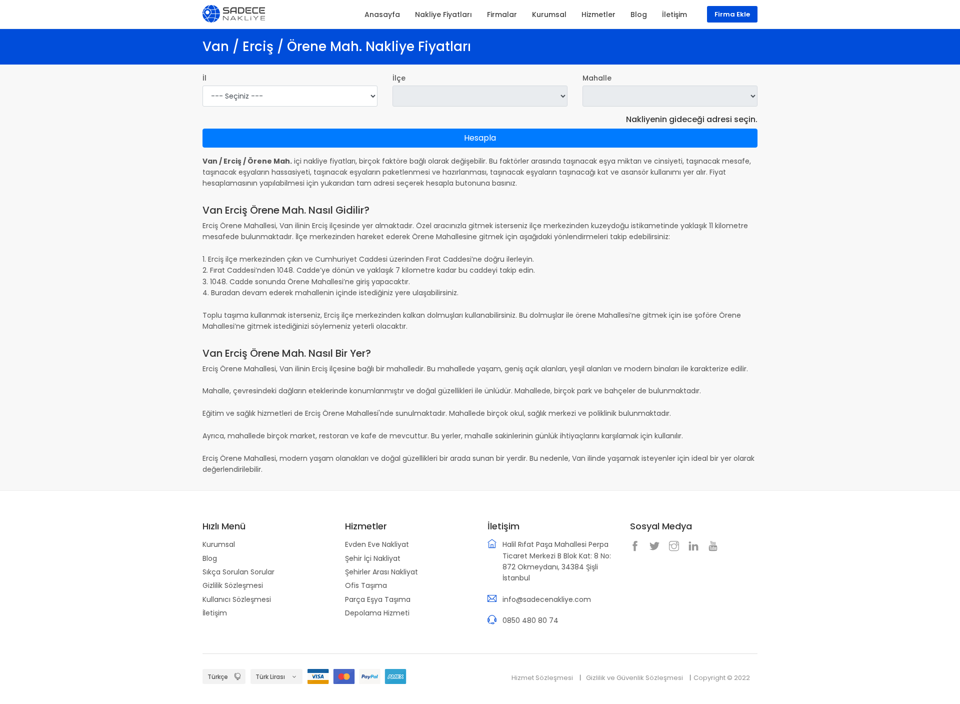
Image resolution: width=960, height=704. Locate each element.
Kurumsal (218, 544)
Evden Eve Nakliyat (377, 544)
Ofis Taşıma (366, 585)
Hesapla (480, 138)
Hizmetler (599, 15)
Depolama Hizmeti (377, 613)
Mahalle (597, 78)
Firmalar (502, 15)
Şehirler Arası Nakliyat (381, 572)
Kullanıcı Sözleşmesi (236, 599)
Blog (209, 558)
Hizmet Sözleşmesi (542, 677)
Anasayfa (382, 15)
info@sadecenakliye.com (546, 599)
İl (204, 78)
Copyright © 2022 (722, 677)
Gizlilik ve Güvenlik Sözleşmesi (634, 677)
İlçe (399, 78)
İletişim (214, 613)
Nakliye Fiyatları (443, 15)
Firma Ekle (732, 14)
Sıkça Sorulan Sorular (238, 572)
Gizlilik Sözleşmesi (232, 585)
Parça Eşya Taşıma (377, 599)
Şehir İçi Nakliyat (372, 558)
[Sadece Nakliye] (233, 13)
